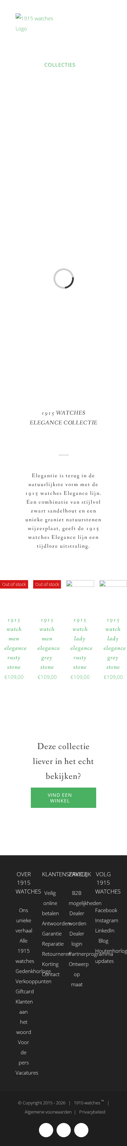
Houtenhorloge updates (103, 955)
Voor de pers (23, 1052)
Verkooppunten (24, 981)
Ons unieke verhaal (24, 920)
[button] (71, 177)
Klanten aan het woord (24, 1016)
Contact (50, 974)
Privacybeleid (92, 1112)
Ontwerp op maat (77, 974)
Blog (103, 940)
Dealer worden (77, 918)
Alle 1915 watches (24, 950)
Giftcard (24, 991)
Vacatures (24, 1072)
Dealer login (76, 938)
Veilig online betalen (50, 903)
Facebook (103, 910)
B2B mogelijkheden (77, 897)
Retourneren (50, 953)
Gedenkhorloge (24, 971)
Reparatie (50, 943)
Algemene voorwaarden (48, 1112)
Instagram (103, 920)
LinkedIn (103, 930)
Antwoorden (50, 923)
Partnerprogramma (77, 953)
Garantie (50, 933)
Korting (50, 964)
